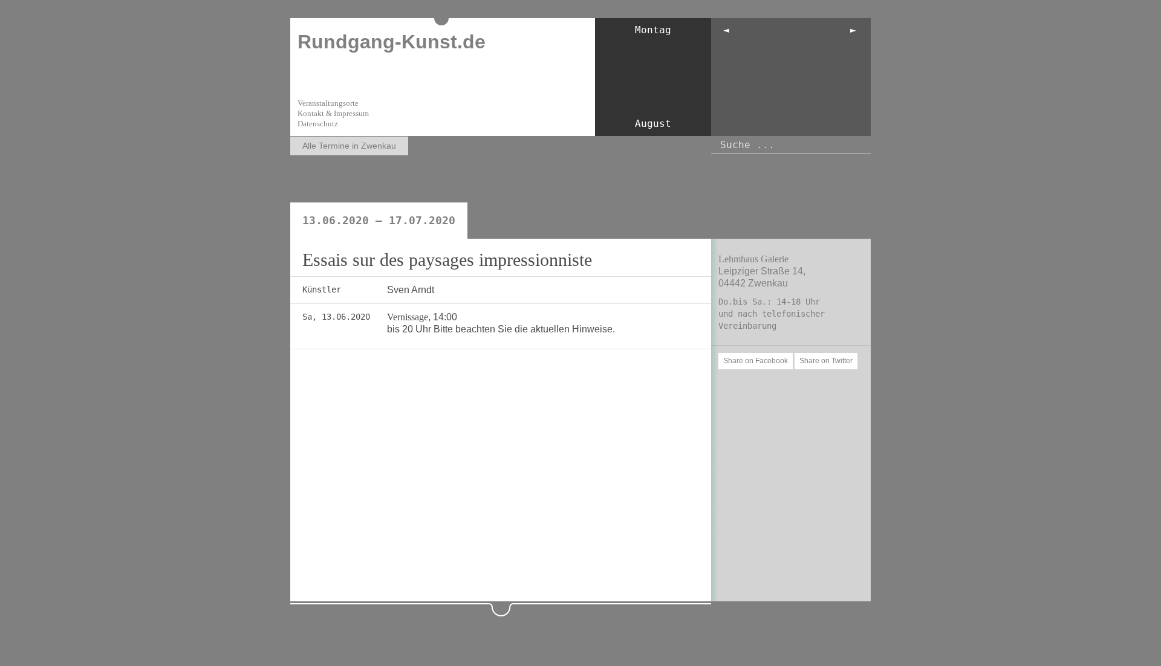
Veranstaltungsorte (328, 103)
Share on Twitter (826, 361)
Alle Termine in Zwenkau (349, 145)
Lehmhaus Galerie (753, 259)
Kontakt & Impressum (333, 113)
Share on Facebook (755, 361)
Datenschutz (318, 123)
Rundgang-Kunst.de (392, 42)
